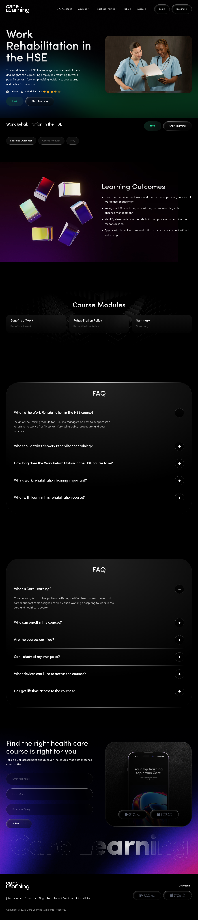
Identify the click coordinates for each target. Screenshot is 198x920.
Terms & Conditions (64, 898)
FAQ (72, 141)
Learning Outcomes (21, 141)
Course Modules (51, 141)
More (140, 9)
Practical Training (105, 9)
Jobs (126, 9)
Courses (82, 9)
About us (17, 898)
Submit (16, 824)
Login (162, 9)
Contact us (30, 898)
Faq (49, 898)
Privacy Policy (83, 898)
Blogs (42, 898)
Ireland (180, 9)
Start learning (40, 101)
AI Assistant (65, 9)
